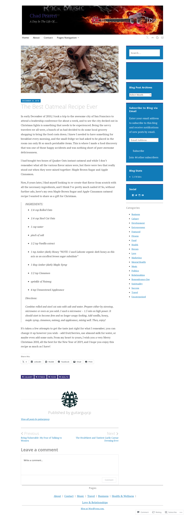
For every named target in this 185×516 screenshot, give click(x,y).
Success (135, 288)
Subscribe (138, 150)
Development (138, 222)
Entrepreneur (138, 227)
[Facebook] (133, 195)
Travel (135, 292)
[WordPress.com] (162, 36)
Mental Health (139, 262)
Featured (136, 231)
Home (25, 37)
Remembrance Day (141, 279)
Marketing (137, 257)
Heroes (135, 248)
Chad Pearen (43, 15)
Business (136, 214)
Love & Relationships (95, 502)
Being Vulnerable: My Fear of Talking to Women (41, 436)
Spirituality (137, 283)
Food (53, 377)
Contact (48, 37)
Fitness (41, 377)
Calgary (29, 377)
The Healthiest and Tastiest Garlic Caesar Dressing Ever (97, 436)
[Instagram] (139, 195)
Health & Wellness (123, 496)
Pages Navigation (67, 37)
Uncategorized (139, 296)
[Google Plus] (157, 36)
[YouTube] (143, 195)
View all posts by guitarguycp (35, 419)
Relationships (138, 275)
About (36, 37)
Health (65, 377)
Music (134, 266)
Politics (135, 270)
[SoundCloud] (152, 36)
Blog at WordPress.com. (92, 508)
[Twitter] (147, 36)
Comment (109, 480)
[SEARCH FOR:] (144, 52)
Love (134, 253)
